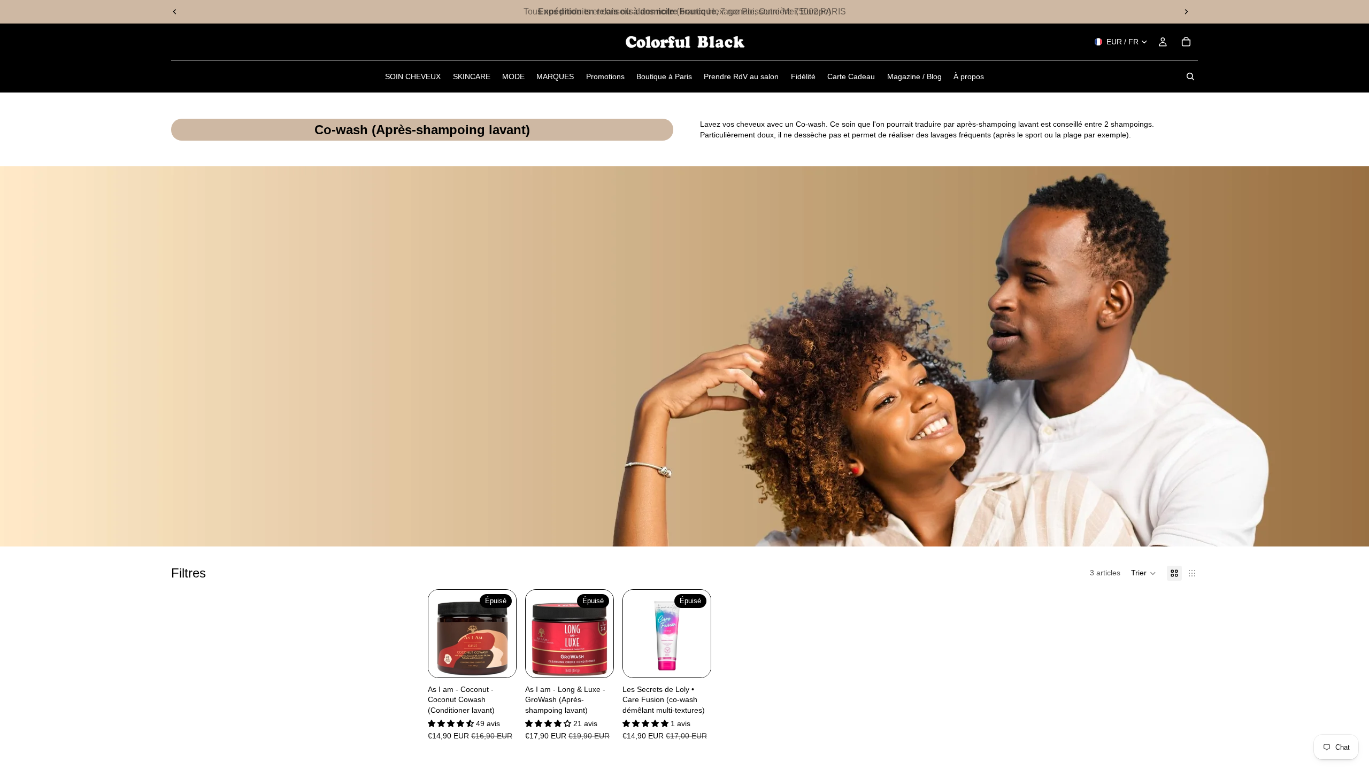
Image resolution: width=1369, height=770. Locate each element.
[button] (1143, 573)
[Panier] (1186, 41)
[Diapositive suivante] (1186, 12)
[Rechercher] (1190, 76)
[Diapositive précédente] (175, 12)
